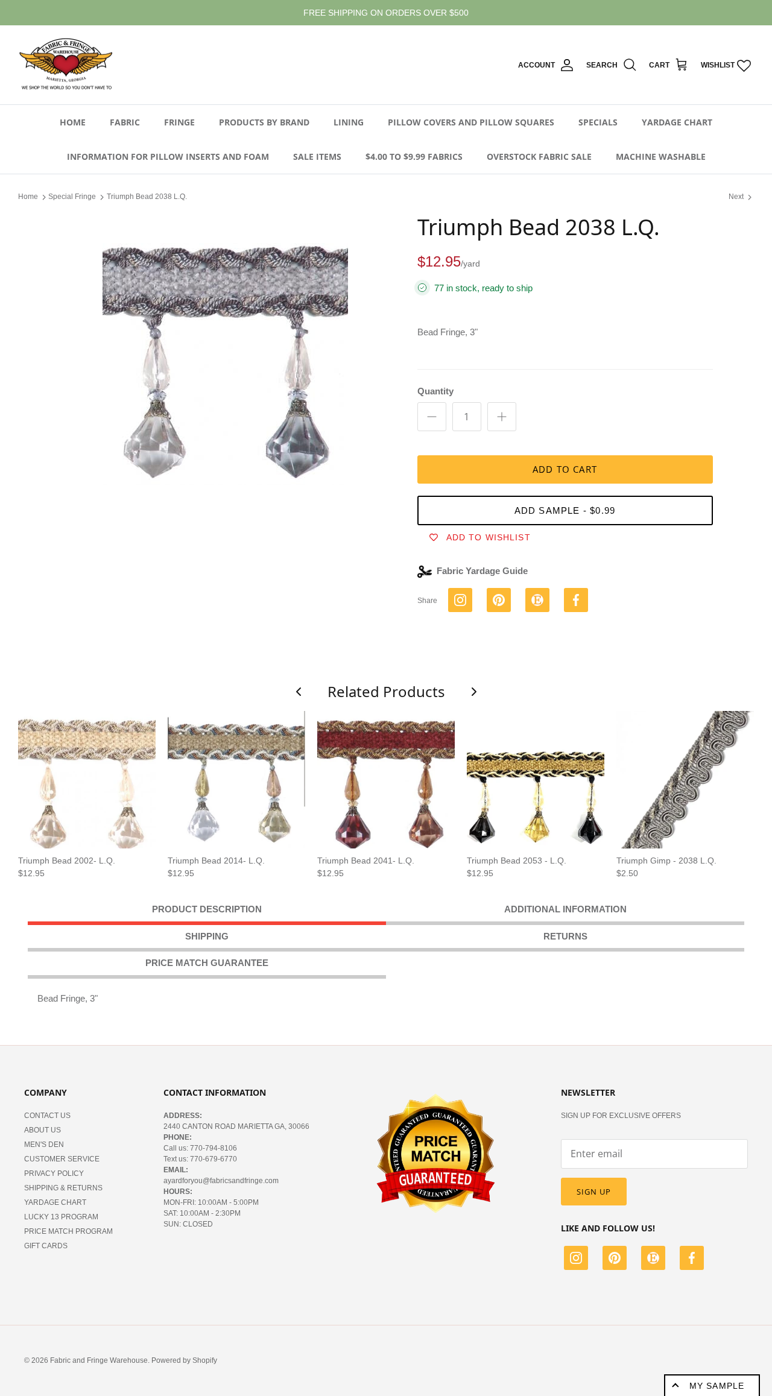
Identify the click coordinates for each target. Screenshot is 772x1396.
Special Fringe (72, 196)
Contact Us (47, 1115)
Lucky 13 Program (61, 1217)
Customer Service (62, 1159)
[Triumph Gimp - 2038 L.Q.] (685, 779)
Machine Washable (661, 156)
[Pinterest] (615, 1260)
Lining (349, 122)
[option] (225, 349)
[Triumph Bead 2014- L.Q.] (236, 779)
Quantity (435, 391)
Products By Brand (264, 122)
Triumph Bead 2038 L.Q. (147, 196)
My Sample (716, 1386)
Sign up (594, 1191)
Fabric (125, 122)
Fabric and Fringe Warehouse (99, 1360)
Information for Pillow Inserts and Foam (168, 156)
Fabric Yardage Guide (482, 571)
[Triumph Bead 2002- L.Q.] (87, 779)
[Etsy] (653, 1260)
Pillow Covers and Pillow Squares (471, 122)
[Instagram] (576, 1260)
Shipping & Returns (63, 1188)
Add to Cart (565, 469)
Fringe (179, 122)
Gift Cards (46, 1246)
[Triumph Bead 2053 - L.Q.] (535, 779)
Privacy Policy (54, 1173)
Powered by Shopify (184, 1360)
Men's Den (44, 1144)
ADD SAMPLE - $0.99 (565, 510)
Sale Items (317, 156)
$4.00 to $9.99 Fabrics (414, 156)
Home (73, 122)
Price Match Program (68, 1231)
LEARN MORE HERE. (451, 15)
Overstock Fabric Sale (539, 156)
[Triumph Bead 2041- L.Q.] (386, 779)
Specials (598, 122)
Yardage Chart (677, 122)
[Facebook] (692, 1260)
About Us (42, 1130)
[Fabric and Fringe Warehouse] (66, 65)
